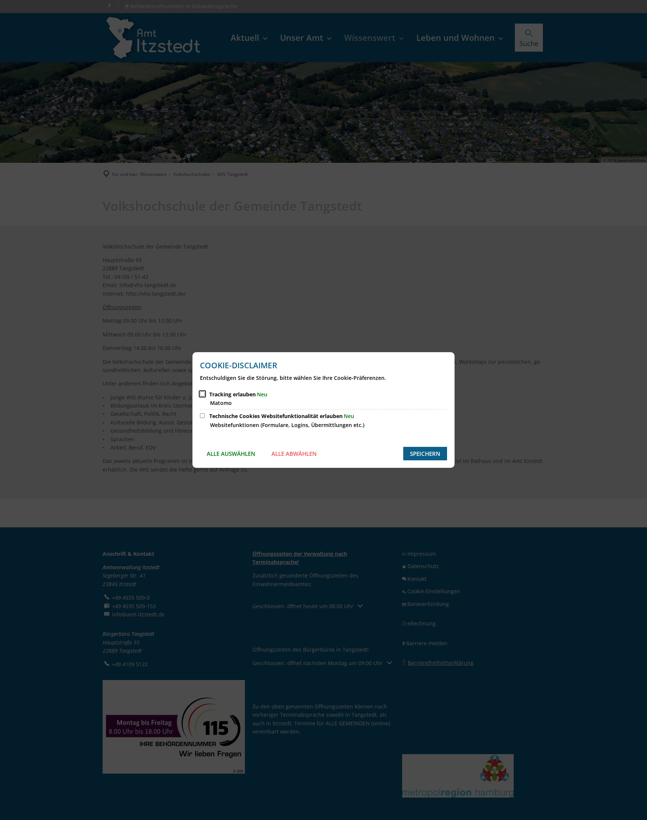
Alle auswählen (231, 453)
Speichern (425, 453)
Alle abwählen (294, 453)
